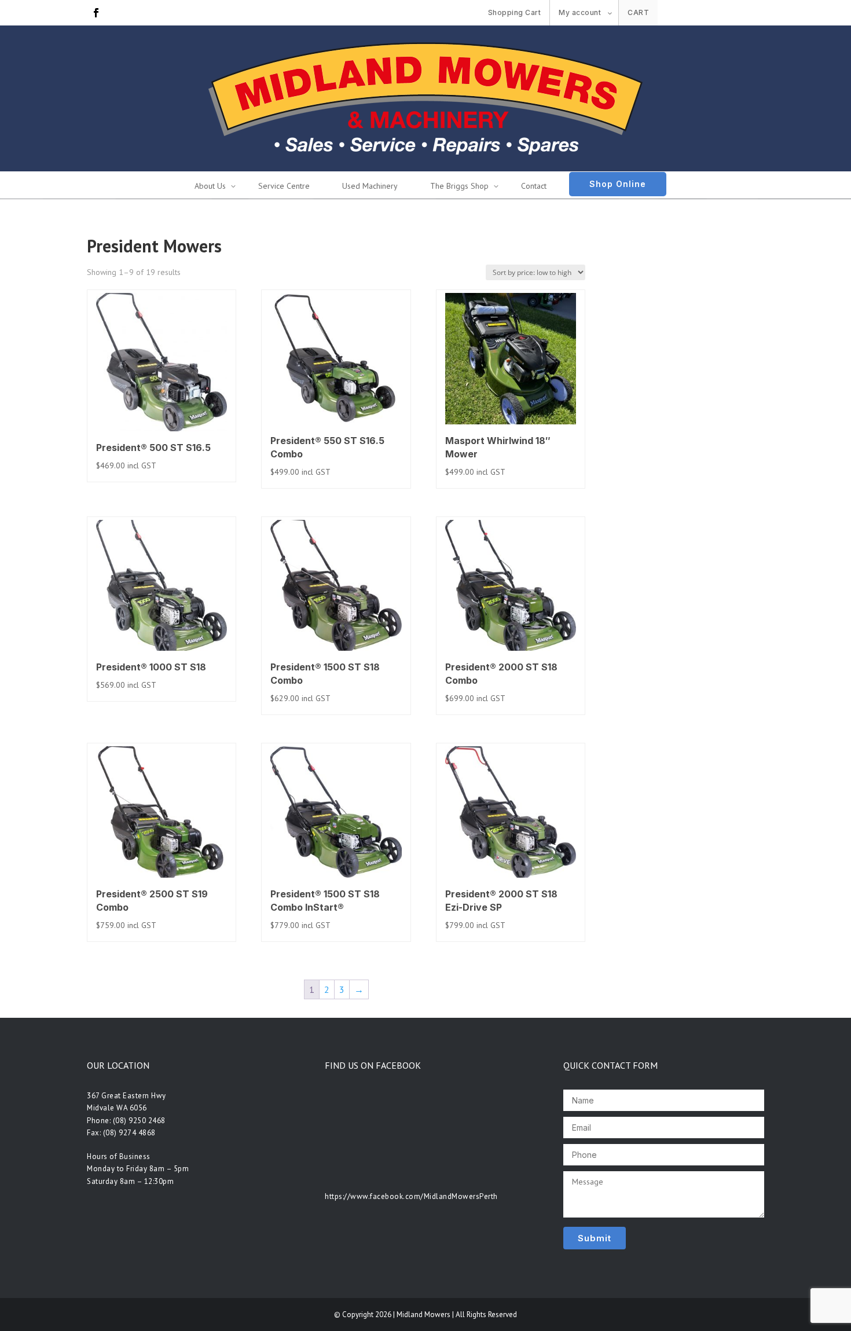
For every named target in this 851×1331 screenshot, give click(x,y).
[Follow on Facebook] (96, 12)
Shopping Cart (514, 12)
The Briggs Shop (459, 186)
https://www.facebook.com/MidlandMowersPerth (411, 1196)
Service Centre (284, 186)
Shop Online (617, 184)
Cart (638, 12)
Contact (533, 186)
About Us (210, 186)
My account (580, 12)
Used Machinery (370, 186)
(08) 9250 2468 (139, 1120)
